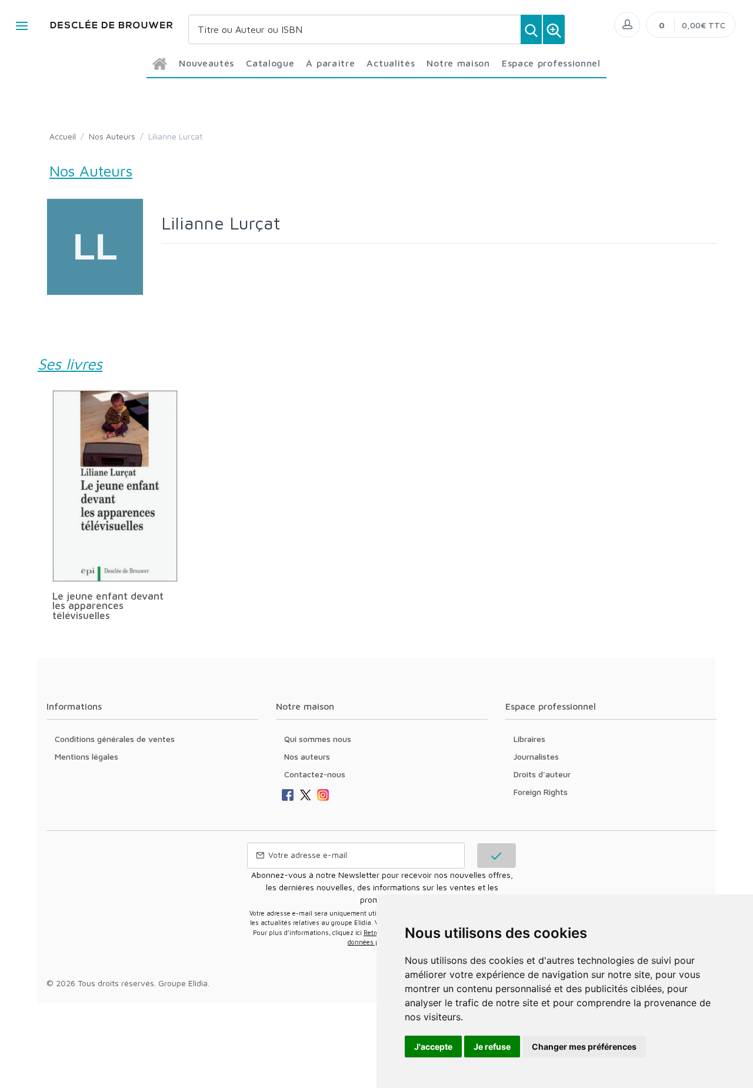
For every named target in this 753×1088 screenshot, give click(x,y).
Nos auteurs (307, 756)
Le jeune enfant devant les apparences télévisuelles (108, 605)
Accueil (62, 136)
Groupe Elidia (183, 983)
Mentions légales (86, 756)
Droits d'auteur (542, 774)
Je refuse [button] (492, 1047)
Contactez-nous (314, 774)
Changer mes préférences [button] (584, 1047)
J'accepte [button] (433, 1047)
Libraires (529, 739)
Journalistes (536, 756)
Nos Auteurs (112, 136)
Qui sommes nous (317, 739)
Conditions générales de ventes (115, 739)
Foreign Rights (541, 792)
